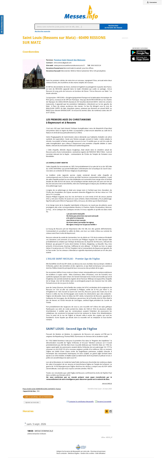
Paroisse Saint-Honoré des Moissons (69, 60)
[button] (107, 411)
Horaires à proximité (104, 401)
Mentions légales (73, 453)
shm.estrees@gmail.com (62, 62)
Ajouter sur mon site (32, 402)
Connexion (153, 2)
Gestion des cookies (87, 453)
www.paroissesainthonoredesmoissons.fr (69, 65)
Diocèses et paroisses (98, 451)
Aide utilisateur (100, 453)
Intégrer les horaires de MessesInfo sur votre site (73, 451)
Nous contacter (62, 453)
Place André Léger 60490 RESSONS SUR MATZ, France (42, 389)
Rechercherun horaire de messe (113, 26)
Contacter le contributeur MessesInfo (81, 401)
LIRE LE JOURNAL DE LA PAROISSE (38, 397)
